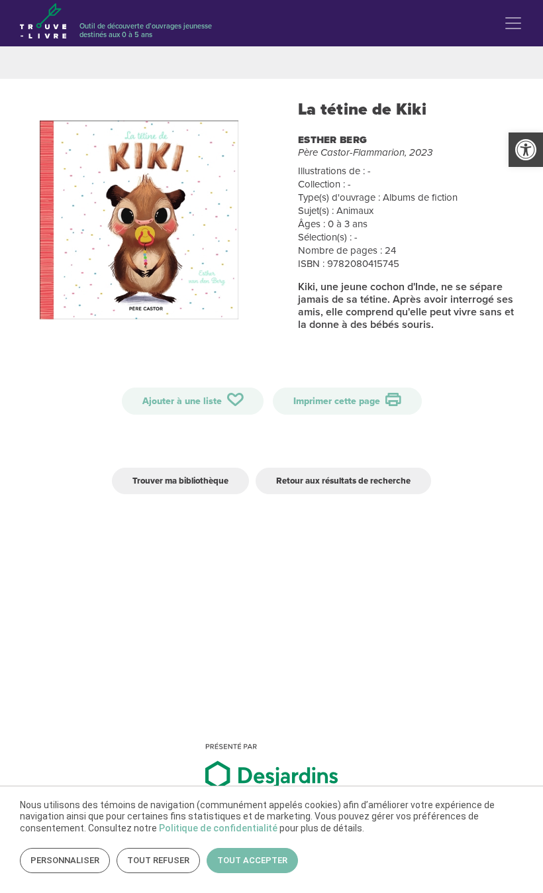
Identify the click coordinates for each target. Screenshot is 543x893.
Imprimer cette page (338, 401)
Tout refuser (158, 860)
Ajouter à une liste (183, 401)
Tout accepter (252, 860)
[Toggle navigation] (513, 23)
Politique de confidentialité (218, 828)
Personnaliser (64, 860)
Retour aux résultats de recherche (343, 480)
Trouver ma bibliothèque (180, 480)
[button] (526, 149)
